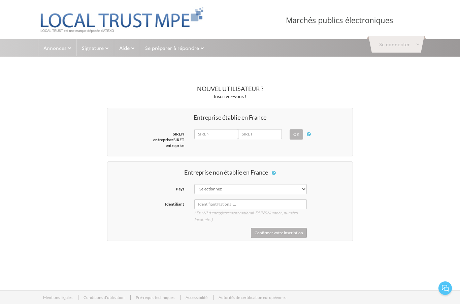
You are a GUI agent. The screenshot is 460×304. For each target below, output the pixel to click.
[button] (396, 44)
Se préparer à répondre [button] (172, 47)
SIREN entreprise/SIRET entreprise (168, 139)
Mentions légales (58, 297)
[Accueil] (122, 20)
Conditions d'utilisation (104, 297)
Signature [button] (93, 47)
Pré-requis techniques (155, 297)
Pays (180, 188)
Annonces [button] (54, 47)
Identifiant (174, 204)
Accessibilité (197, 297)
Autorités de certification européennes (252, 297)
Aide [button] (124, 47)
